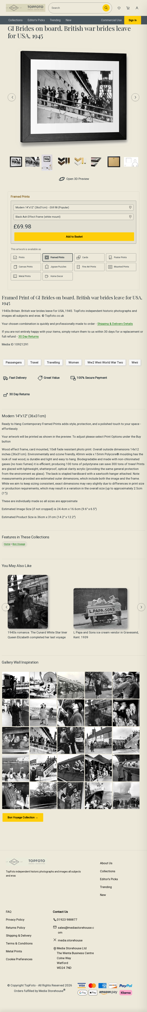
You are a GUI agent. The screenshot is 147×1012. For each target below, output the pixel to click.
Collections (15, 20)
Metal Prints (14, 951)
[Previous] (12, 97)
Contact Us (60, 911)
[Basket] (128, 8)
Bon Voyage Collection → (23, 817)
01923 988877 (67, 919)
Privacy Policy (15, 919)
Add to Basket (74, 236)
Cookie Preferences (19, 959)
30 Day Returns (28, 336)
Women (73, 362)
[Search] (106, 7)
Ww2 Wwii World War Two (105, 362)
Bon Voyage (19, 544)
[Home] (25, 8)
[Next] (135, 97)
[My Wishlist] (119, 8)
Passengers (14, 362)
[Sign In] (137, 8)
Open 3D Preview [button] (77, 179)
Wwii (135, 362)
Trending (55, 20)
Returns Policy (15, 927)
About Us (106, 863)
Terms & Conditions (19, 943)
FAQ (8, 911)
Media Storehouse (51, 991)
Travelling (53, 362)
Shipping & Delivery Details (115, 324)
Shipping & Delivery (18, 935)
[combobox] (76, 8)
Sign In (133, 20)
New (68, 20)
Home (7, 544)
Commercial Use (111, 20)
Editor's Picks (36, 20)
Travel (34, 362)
